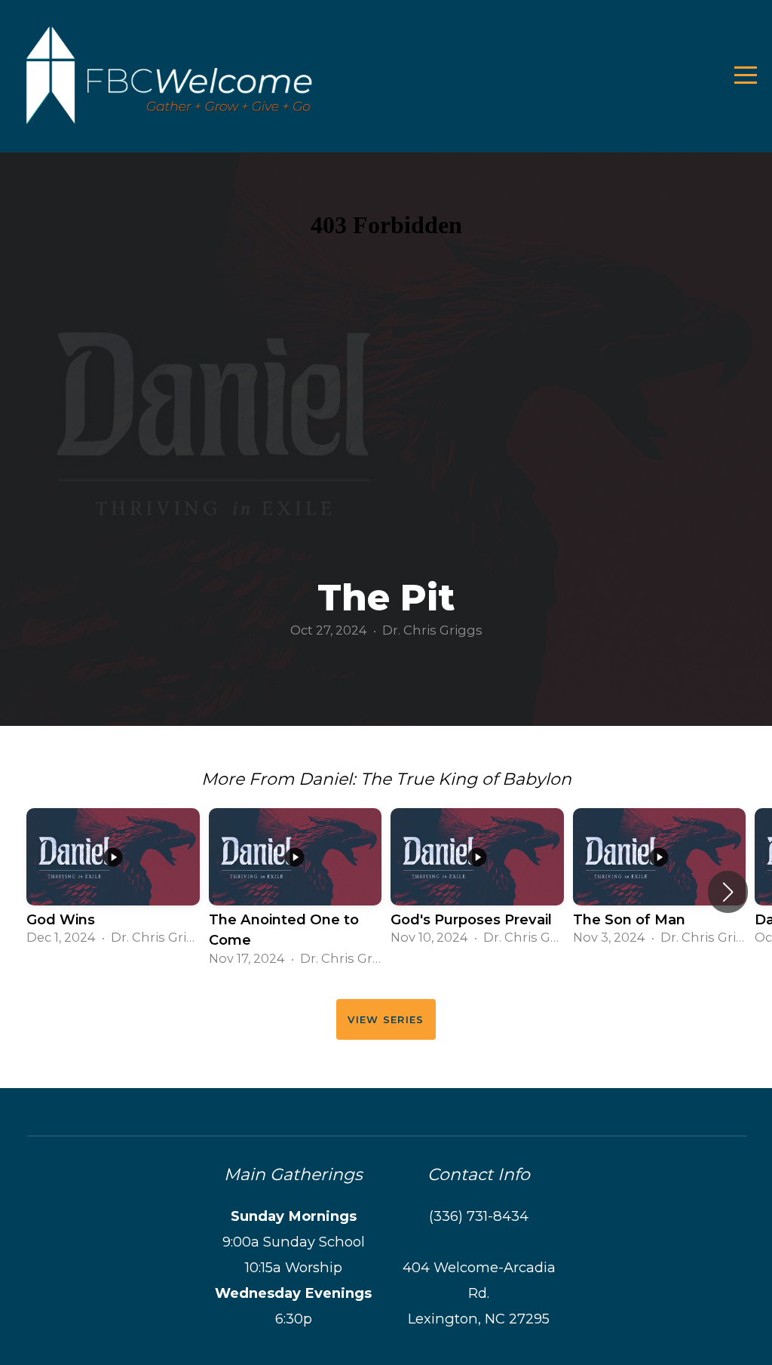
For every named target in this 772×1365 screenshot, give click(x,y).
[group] (113, 881)
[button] (728, 891)
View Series (386, 1019)
